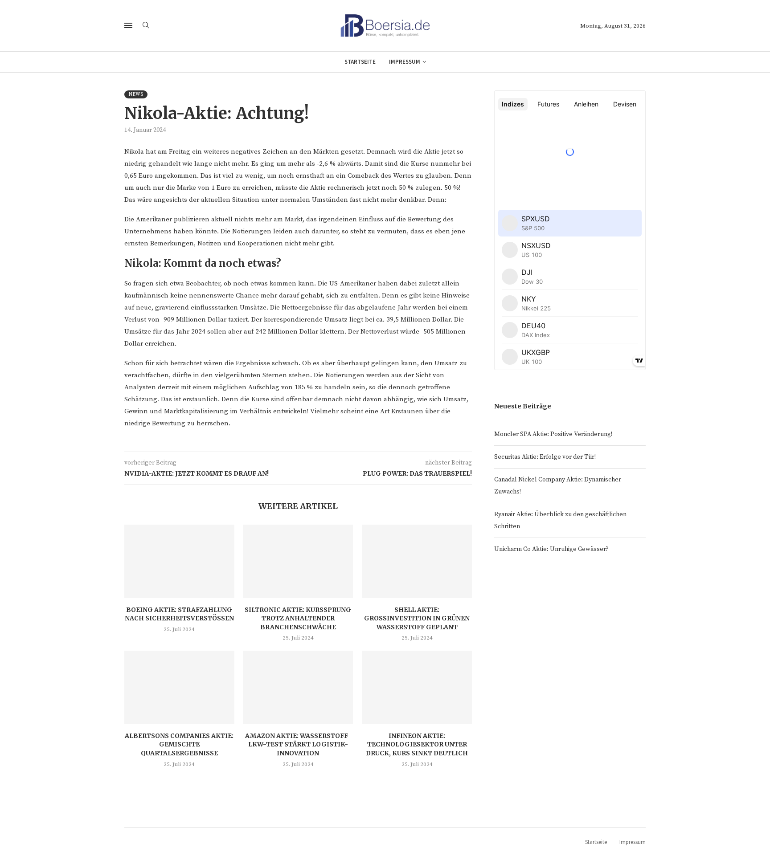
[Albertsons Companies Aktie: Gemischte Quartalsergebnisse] (179, 687)
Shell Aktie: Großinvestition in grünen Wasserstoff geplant (417, 618)
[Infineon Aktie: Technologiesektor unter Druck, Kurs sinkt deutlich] (417, 687)
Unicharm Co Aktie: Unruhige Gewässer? (551, 549)
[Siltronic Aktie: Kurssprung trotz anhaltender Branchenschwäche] (298, 561)
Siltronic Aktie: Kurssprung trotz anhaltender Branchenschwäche (298, 618)
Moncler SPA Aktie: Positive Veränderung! (553, 434)
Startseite (360, 61)
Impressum (404, 61)
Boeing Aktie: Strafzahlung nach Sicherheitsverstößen (179, 614)
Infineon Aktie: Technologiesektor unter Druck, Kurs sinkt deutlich (417, 744)
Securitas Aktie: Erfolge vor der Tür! (545, 457)
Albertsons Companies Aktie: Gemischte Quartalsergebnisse (179, 744)
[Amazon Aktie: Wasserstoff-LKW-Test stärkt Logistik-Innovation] (298, 687)
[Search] (145, 26)
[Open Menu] (128, 25)
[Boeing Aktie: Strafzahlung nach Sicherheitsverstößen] (179, 561)
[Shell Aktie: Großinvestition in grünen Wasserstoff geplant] (417, 561)
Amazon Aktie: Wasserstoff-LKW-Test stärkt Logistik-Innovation (298, 744)
